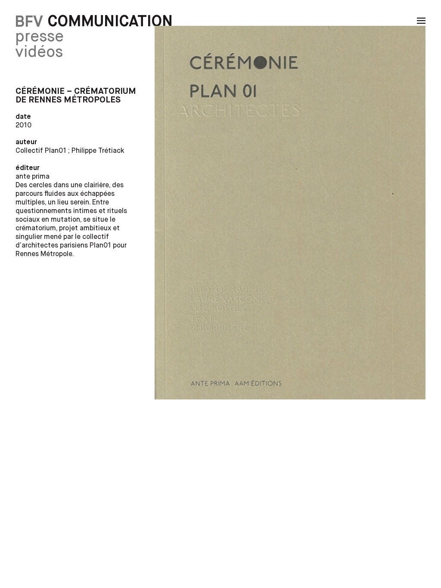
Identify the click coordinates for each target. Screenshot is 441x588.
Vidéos (39, 52)
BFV (29, 22)
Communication (110, 22)
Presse (39, 37)
